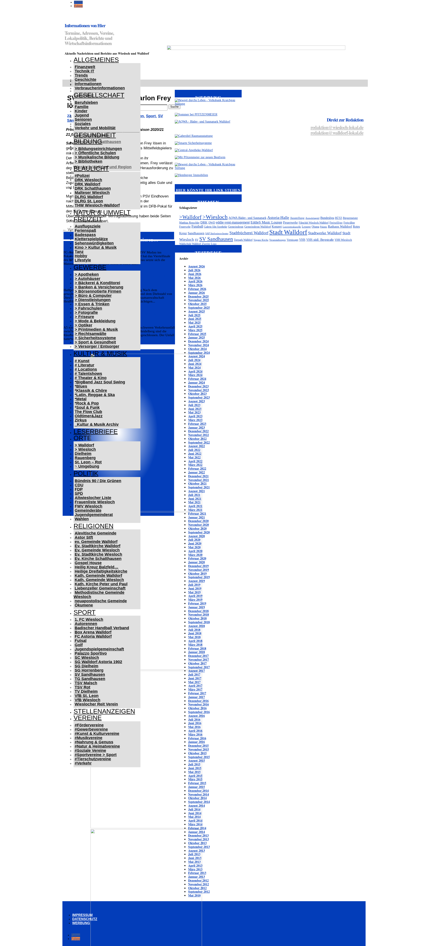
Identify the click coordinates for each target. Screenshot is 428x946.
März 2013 (195, 869)
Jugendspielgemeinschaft (99, 649)
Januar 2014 (196, 831)
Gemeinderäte (88, 510)
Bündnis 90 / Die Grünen (98, 481)
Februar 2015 (197, 783)
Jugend (82, 115)
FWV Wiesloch (88, 506)
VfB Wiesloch (87, 700)
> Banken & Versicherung (99, 287)
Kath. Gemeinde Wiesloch (99, 580)
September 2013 (199, 846)
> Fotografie (86, 312)
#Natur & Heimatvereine (97, 746)
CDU (79, 485)
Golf (79, 645)
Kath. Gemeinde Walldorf (98, 575)
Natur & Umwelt (102, 212)
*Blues (81, 386)
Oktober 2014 (197, 798)
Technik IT (84, 71)
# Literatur (84, 365)
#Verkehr (83, 763)
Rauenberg (85, 458)
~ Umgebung (87, 466)
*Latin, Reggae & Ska (95, 395)
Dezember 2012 (198, 880)
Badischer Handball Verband (102, 628)
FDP (79, 489)
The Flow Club (88, 411)
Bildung (88, 141)
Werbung (81, 923)
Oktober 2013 (197, 843)
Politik (86, 473)
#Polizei (82, 175)
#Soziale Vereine (90, 750)
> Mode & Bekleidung (95, 321)
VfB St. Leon (87, 695)
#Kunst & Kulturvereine (97, 733)
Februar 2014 (197, 828)
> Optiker (83, 325)
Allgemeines (96, 59)
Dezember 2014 (198, 790)
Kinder (81, 111)
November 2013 (198, 839)
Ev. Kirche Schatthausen (98, 558)
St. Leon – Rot (88, 462)
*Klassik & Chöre (91, 390)
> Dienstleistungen (93, 300)
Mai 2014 (194, 816)
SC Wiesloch (87, 657)
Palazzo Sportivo (91, 653)
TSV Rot (82, 687)
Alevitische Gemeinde (95, 533)
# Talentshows (88, 373)
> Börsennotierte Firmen (98, 291)
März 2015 (195, 779)
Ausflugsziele (88, 226)
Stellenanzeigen (104, 711)
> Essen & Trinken (92, 304)
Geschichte (85, 79)
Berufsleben (86, 102)
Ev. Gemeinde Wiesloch (97, 550)
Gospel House (88, 563)
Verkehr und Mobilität (95, 128)
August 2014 (196, 805)
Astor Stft (84, 537)
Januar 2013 (196, 876)
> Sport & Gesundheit (95, 342)
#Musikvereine (88, 738)
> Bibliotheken (88, 161)
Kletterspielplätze (91, 239)
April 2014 (195, 820)
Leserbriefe (96, 431)
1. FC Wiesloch (89, 619)
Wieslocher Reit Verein (96, 704)
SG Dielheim (86, 666)
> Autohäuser (87, 278)
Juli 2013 (194, 854)
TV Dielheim (86, 691)
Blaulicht (91, 168)
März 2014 (195, 824)
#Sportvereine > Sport (96, 755)
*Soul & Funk (87, 407)
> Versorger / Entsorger (97, 346)
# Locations (86, 369)
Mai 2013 (194, 861)
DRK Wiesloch (88, 180)
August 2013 (196, 850)
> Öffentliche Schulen (95, 153)
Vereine (88, 717)
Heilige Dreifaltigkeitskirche (101, 571)
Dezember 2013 (198, 835)
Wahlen (82, 519)
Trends (81, 75)
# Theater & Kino (91, 378)
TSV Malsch (86, 683)
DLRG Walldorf (89, 197)
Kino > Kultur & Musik (96, 247)
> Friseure (84, 317)
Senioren (83, 119)
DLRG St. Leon (89, 201)
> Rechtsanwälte (90, 333)
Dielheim (83, 453)
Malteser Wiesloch (92, 192)
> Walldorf (84, 445)
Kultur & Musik (100, 353)
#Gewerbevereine (91, 729)
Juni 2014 (194, 813)
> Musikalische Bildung (97, 157)
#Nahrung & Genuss (94, 742)
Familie (81, 107)
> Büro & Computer (93, 295)
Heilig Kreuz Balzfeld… (96, 567)
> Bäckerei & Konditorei (97, 283)
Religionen (93, 526)
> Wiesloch (85, 449)
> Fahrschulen (88, 308)
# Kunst (82, 361)
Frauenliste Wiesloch (95, 502)
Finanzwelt (85, 67)
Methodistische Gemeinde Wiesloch (99, 594)
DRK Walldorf (87, 184)
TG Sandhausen (90, 679)
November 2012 (198, 884)
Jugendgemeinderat (94, 514)
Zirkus (81, 420)
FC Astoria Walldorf (93, 636)
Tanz (79, 251)
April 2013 (195, 865)
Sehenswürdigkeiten (94, 243)
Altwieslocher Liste (93, 498)
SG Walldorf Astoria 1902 (98, 662)
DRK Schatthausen (93, 188)
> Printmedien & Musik (96, 329)
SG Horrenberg (89, 670)
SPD (79, 493)
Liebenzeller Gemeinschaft (100, 588)
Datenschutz (84, 919)
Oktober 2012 (197, 888)
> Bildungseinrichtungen (98, 148)
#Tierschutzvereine (93, 759)
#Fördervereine (89, 725)
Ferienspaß (85, 230)
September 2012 (199, 891)
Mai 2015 (194, 771)
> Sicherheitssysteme (95, 338)
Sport (85, 612)
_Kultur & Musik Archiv (97, 424)
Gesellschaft (99, 95)
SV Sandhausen (90, 674)
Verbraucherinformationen (100, 88)
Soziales (83, 123)
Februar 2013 (197, 872)
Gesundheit (95, 135)
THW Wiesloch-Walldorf (97, 205)
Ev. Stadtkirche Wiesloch (98, 554)
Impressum (82, 915)
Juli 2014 (194, 809)
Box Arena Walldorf (93, 632)
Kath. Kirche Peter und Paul (101, 584)
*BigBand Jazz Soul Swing (100, 382)
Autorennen (86, 623)
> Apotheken (87, 274)
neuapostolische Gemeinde (101, 601)
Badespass (85, 234)
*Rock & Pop (87, 403)
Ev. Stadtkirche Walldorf (97, 546)
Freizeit (88, 219)
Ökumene (84, 605)
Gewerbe (90, 267)
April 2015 (195, 775)
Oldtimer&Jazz (89, 416)
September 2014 (199, 801)
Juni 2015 (194, 768)
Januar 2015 (196, 786)
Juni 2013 (194, 858)
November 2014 (198, 794)
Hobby (81, 256)
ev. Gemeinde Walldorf (96, 541)
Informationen (88, 84)
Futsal (80, 640)
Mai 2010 (194, 895)
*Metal (80, 399)
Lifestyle (83, 260)
